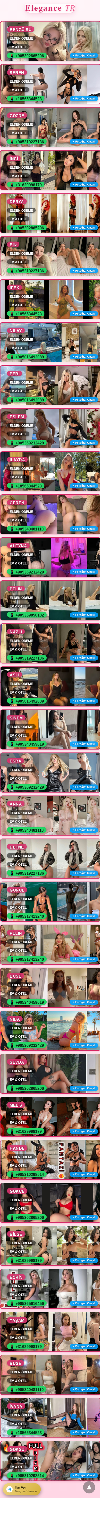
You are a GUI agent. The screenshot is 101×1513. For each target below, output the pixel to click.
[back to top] (89, 1487)
